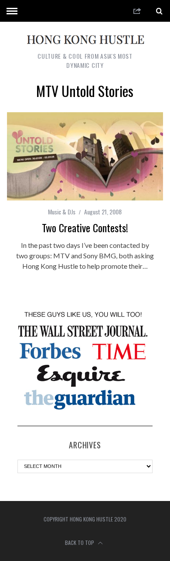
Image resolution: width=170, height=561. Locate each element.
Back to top (80, 542)
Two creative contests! (85, 227)
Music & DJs (61, 211)
